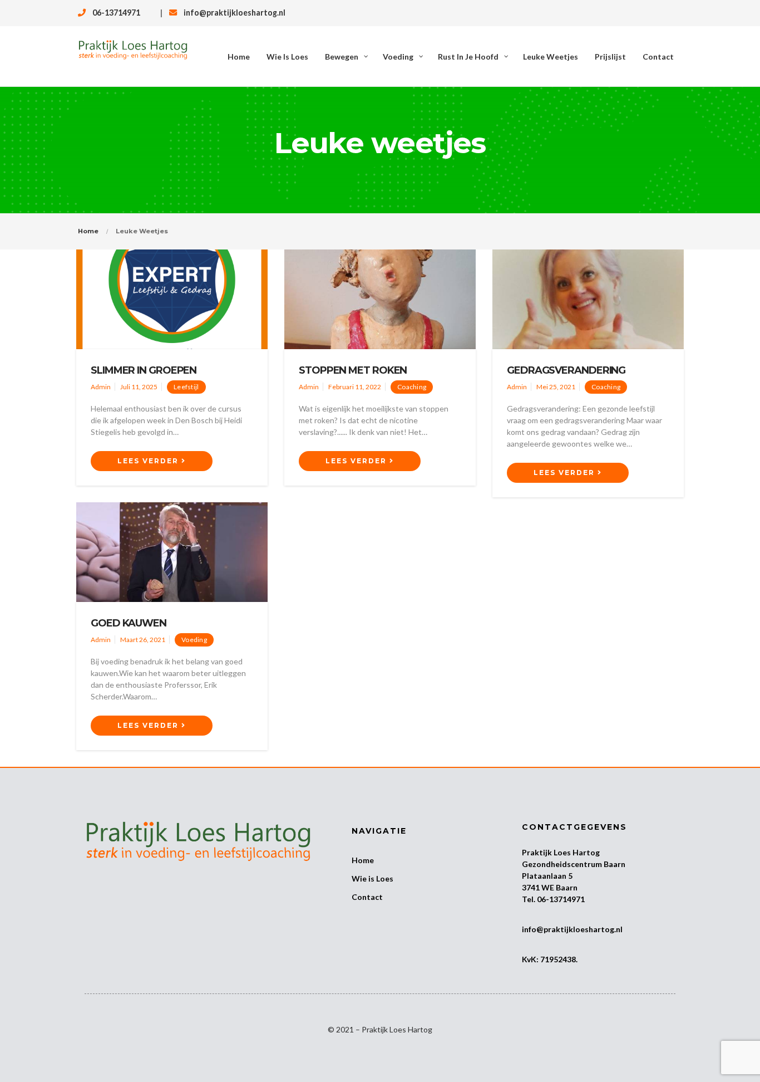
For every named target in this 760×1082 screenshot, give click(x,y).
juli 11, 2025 (138, 387)
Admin (101, 387)
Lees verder (149, 461)
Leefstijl (186, 387)
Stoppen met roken (353, 370)
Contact (367, 897)
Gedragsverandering (566, 370)
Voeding (194, 639)
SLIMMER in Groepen (143, 370)
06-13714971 (116, 12)
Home (88, 231)
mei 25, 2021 (555, 387)
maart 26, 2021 (142, 639)
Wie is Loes (372, 878)
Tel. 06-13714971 (553, 899)
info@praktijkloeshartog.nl (234, 12)
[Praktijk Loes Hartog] (132, 56)
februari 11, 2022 (354, 387)
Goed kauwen (128, 623)
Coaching (411, 387)
